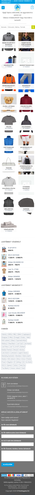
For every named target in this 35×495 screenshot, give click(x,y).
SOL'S (3, 365)
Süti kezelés (22, 486)
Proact (4, 362)
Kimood (16, 349)
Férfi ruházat (5, 340)
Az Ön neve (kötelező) (9, 425)
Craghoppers (26, 334)
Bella (19, 334)
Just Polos (5, 346)
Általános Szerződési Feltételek (16, 485)
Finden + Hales (25, 337)
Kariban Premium (7, 349)
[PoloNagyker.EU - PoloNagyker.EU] (17, 7)
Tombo (15, 365)
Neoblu (4, 359)
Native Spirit (26, 356)
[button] (3, 7)
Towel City (22, 365)
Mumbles (18, 356)
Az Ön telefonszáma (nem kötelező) (13, 433)
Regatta (10, 362)
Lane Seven (5, 352)
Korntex (22, 349)
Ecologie (16, 337)
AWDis (10, 334)
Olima (18, 359)
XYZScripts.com (25, 494)
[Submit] (33, 27)
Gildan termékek (13, 390)
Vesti (23, 368)
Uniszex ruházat (15, 368)
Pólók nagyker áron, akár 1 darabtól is (17, 397)
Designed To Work (7, 337)
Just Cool (19, 343)
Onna (23, 359)
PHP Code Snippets (10, 494)
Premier (29, 359)
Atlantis (4, 334)
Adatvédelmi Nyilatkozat (17, 488)
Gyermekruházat (21, 340)
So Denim (29, 362)
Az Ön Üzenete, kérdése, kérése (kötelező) (16, 449)
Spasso (9, 365)
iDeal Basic (12, 343)
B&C (15, 334)
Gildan (13, 340)
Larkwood (13, 352)
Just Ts (12, 346)
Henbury (4, 343)
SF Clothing (17, 362)
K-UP (17, 346)
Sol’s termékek (12, 384)
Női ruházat (11, 359)
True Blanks (5, 368)
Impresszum (12, 486)
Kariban (22, 346)
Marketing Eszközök (8, 356)
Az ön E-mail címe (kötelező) (11, 441)
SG (23, 362)
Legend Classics (23, 352)
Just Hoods (27, 343)
